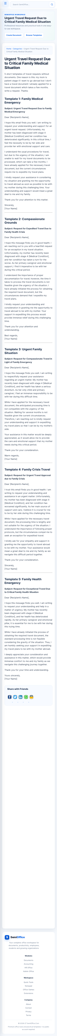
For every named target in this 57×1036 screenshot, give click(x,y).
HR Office (28, 968)
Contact (28, 1008)
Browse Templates (34, 35)
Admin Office (28, 971)
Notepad (28, 986)
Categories (17, 49)
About (28, 1004)
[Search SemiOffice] (51, 4)
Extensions (28, 993)
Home (8, 49)
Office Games (28, 990)
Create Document (13, 35)
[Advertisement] (28, 816)
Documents (28, 960)
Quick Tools (28, 982)
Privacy (28, 1011)
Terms (28, 1015)
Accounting (28, 964)
